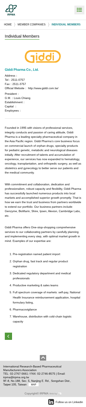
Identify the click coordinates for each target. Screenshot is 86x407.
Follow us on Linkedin (69, 402)
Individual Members (66, 24)
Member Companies (32, 24)
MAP (33, 384)
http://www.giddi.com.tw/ (43, 88)
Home (8, 24)
